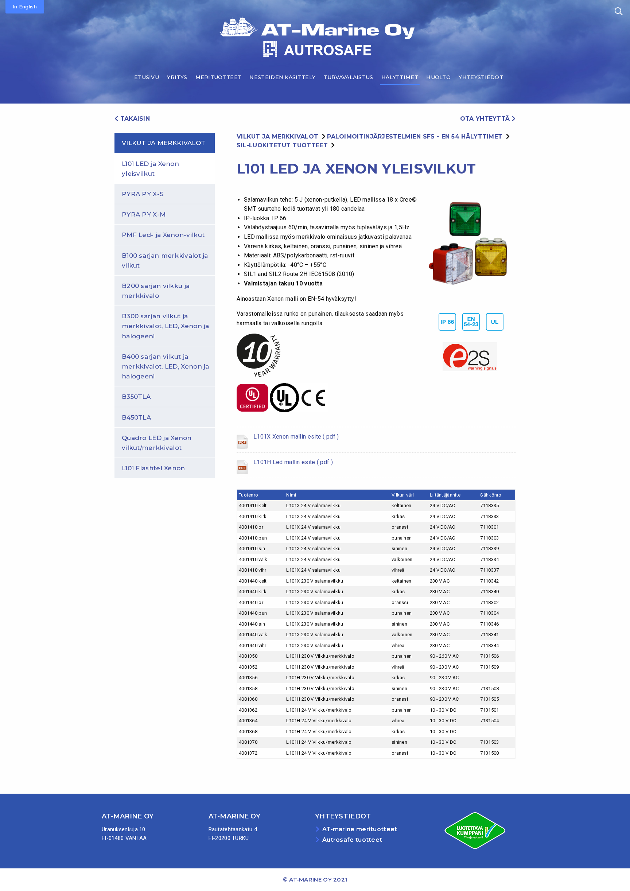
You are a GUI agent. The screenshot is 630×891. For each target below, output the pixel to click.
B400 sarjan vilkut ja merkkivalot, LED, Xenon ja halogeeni (165, 366)
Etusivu (146, 77)
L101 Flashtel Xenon (153, 468)
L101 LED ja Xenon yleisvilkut (150, 168)
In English (25, 6)
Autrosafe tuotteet (352, 839)
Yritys (177, 77)
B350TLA (136, 396)
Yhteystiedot (481, 77)
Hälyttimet (399, 77)
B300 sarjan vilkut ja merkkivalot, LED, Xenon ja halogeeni (165, 325)
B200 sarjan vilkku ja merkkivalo (156, 290)
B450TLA (136, 417)
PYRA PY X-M (144, 214)
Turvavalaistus (348, 77)
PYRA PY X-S (143, 194)
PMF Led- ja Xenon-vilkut (163, 234)
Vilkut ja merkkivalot (163, 143)
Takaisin (134, 118)
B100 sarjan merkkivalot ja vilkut (165, 260)
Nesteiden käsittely (282, 77)
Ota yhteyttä (486, 118)
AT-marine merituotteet (359, 829)
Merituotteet (218, 77)
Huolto (438, 77)
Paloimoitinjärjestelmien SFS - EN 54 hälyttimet (414, 136)
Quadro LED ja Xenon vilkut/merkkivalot (157, 442)
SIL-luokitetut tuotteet (282, 145)
